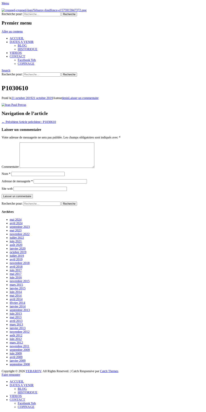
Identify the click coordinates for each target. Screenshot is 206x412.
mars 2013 (16, 324)
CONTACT (17, 56)
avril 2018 (16, 266)
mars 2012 (16, 342)
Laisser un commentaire (83, 98)
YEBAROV (33, 371)
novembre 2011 (19, 346)
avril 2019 (16, 259)
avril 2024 (16, 223)
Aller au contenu (12, 31)
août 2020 (16, 245)
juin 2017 (16, 270)
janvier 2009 (18, 360)
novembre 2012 (20, 331)
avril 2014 (16, 299)
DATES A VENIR (22, 42)
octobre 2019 (18, 252)
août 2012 (16, 335)
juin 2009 (16, 353)
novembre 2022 (20, 234)
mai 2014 (16, 295)
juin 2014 (16, 292)
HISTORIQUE (27, 49)
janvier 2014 (18, 306)
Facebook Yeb (27, 60)
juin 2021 (16, 241)
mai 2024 (16, 219)
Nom (6, 173)
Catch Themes (109, 371)
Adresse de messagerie (17, 181)
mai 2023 (16, 230)
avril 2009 (16, 357)
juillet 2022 (17, 237)
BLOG (22, 45)
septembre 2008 (20, 364)
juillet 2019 (17, 255)
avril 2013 (16, 321)
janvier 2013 (18, 328)
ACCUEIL (17, 38)
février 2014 (17, 302)
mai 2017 (16, 274)
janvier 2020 (18, 248)
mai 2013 (16, 317)
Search (6, 70)
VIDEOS (16, 52)
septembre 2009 (20, 350)
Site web (7, 188)
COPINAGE (26, 63)
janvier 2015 (18, 288)
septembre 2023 (20, 227)
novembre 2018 (20, 263)
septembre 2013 (20, 310)
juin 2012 (16, 339)
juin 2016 (16, 277)
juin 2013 (16, 313)
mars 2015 (16, 284)
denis (65, 98)
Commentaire (10, 166)
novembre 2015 (20, 281)
